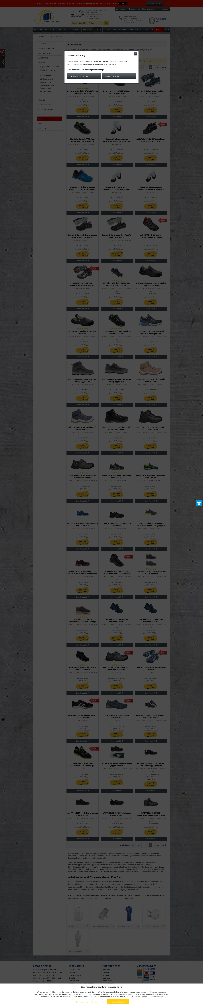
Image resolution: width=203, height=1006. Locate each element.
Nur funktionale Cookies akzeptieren (90, 1002)
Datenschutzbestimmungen (152, 996)
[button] (199, 503)
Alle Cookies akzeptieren (118, 1002)
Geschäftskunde (79, 76)
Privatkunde (112, 76)
